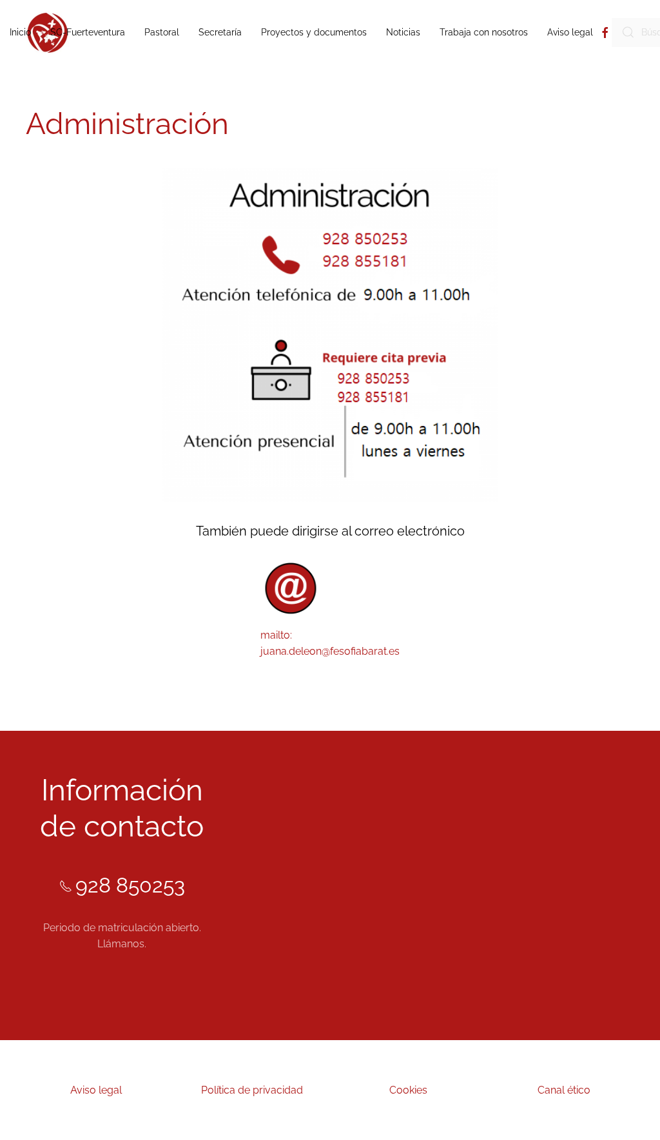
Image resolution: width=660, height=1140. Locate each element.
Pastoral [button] (161, 32)
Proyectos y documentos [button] (314, 32)
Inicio (20, 32)
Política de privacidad (252, 1090)
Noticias (403, 32)
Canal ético (564, 1090)
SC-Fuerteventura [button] (87, 32)
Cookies (408, 1090)
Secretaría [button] (220, 32)
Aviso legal (570, 32)
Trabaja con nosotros (484, 32)
